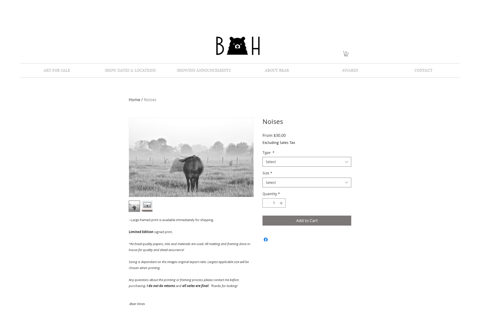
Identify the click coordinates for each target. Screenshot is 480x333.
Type (268, 152)
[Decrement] (266, 203)
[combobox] (306, 162)
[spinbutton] (274, 203)
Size (267, 173)
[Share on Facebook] (266, 240)
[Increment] (281, 203)
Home (134, 99)
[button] (346, 53)
